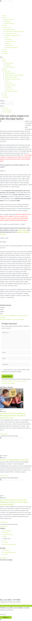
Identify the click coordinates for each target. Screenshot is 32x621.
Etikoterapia (8, 21)
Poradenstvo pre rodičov (11, 33)
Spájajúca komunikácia (12, 47)
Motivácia (8, 43)
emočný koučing (22, 230)
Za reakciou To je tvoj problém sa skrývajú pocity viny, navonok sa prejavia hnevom (13, 416)
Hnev (7, 37)
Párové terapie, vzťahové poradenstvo (14, 31)
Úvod (4, 15)
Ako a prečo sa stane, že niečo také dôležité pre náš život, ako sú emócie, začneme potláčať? (14, 502)
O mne (5, 49)
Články (4, 25)
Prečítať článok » (4, 434)
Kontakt (5, 51)
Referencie (5, 53)
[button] (16, 57)
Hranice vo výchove (11, 41)
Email (1, 614)
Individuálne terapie (9, 29)
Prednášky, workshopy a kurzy (12, 35)
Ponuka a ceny (6, 27)
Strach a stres (9, 45)
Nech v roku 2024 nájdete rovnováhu (14, 460)
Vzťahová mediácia (9, 23)
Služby (4, 17)
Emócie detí (9, 39)
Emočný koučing (9, 19)
